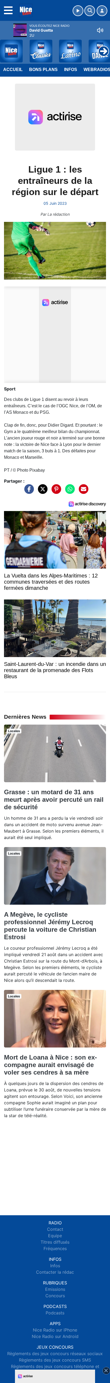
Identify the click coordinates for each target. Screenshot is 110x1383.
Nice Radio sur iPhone (55, 1330)
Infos (70, 69)
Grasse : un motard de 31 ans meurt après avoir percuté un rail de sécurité (54, 799)
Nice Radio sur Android (55, 1336)
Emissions (55, 1289)
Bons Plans (43, 69)
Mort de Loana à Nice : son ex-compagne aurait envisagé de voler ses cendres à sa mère (50, 1065)
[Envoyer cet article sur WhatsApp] (68, 491)
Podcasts (55, 1312)
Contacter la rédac (55, 1272)
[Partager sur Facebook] (28, 491)
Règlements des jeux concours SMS (55, 1360)
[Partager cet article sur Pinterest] (55, 491)
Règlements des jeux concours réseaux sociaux (55, 1353)
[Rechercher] (89, 10)
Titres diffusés (55, 1242)
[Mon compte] (102, 10)
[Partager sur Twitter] (41, 491)
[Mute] (100, 30)
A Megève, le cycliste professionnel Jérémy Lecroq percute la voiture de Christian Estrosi (50, 926)
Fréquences (55, 1248)
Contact (55, 1229)
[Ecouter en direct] (78, 10)
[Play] (7, 47)
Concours (55, 1295)
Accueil (13, 69)
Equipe (55, 1235)
